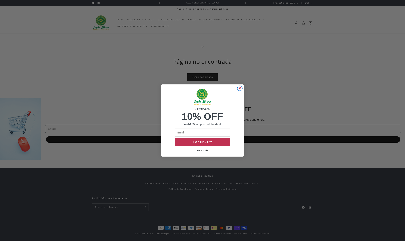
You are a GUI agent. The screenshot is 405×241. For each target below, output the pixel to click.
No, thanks (202, 150)
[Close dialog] (239, 88)
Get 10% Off (202, 142)
